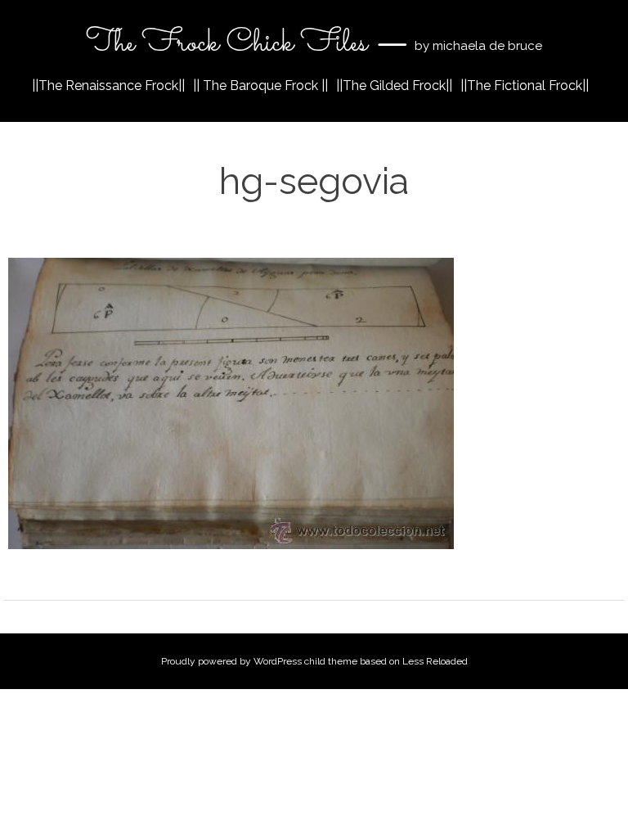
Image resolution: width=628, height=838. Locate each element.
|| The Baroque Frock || (260, 85)
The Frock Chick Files (230, 43)
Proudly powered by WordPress (231, 661)
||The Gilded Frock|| (394, 85)
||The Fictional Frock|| (524, 85)
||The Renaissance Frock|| (108, 85)
